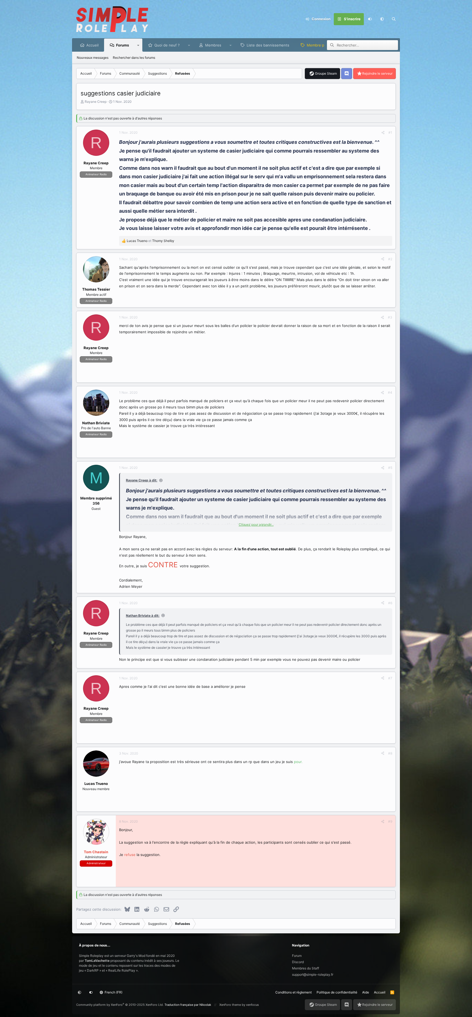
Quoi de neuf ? (167, 45)
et (150, 241)
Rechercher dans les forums (134, 57)
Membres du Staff (305, 968)
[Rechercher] (394, 19)
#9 (390, 821)
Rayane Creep (96, 102)
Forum (297, 956)
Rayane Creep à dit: (141, 480)
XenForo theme (230, 1005)
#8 (390, 753)
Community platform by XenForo (120, 1005)
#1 (390, 132)
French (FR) (113, 992)
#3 (390, 317)
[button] (382, 19)
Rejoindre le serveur (377, 73)
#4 (390, 392)
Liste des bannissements (268, 45)
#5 (390, 468)
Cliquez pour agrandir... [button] (256, 524)
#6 (390, 603)
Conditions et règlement (293, 992)
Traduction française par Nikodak (187, 1005)
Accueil (92, 45)
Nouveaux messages (92, 57)
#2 (390, 259)
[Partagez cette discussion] (383, 132)
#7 (390, 678)
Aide (365, 992)
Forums (122, 45)
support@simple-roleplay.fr (312, 974)
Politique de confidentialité (337, 992)
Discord (298, 962)
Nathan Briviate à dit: (143, 615)
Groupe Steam (326, 73)
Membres (213, 45)
